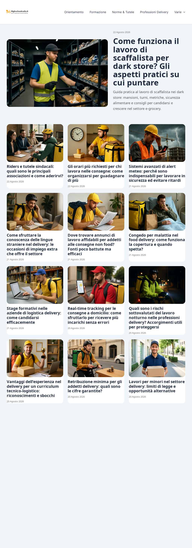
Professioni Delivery (154, 12)
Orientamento (74, 12)
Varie (178, 12)
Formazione (98, 12)
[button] (183, 12)
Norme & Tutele (123, 12)
